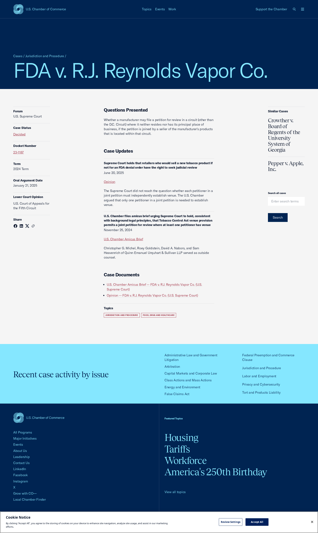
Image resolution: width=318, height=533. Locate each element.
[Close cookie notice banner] (312, 522)
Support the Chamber (271, 9)
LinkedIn (19, 469)
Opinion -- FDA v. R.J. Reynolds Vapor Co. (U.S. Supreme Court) (152, 295)
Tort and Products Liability (261, 392)
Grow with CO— (25, 493)
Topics (146, 9)
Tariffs (177, 449)
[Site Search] (294, 9)
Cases (17, 56)
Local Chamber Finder (29, 499)
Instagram (20, 481)
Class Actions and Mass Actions (188, 380)
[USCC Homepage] (38, 417)
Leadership (21, 457)
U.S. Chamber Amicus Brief (123, 239)
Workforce (185, 460)
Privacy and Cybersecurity (261, 384)
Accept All (257, 521)
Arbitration (172, 366)
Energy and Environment (182, 387)
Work (172, 9)
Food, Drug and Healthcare (159, 315)
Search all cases (277, 193)
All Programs (22, 432)
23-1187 (18, 152)
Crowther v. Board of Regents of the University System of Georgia (284, 135)
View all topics (175, 492)
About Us (20, 451)
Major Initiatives (25, 438)
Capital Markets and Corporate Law (191, 373)
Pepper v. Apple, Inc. (285, 166)
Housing (181, 437)
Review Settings (230, 521)
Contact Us (21, 463)
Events (160, 9)
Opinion (109, 182)
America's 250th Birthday (216, 471)
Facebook (20, 475)
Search (278, 217)
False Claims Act (177, 394)
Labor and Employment (259, 376)
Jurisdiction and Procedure (44, 56)
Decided (19, 134)
